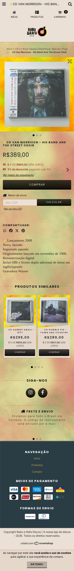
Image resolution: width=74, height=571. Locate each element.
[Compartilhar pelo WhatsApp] (4, 230)
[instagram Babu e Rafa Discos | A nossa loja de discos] (30, 393)
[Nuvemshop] (37, 544)
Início (9, 48)
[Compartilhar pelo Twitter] (17, 230)
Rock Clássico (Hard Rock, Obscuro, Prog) (45, 48)
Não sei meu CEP (13, 208)
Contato (37, 471)
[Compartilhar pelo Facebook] (11, 230)
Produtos (37, 465)
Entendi (37, 564)
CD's (17, 48)
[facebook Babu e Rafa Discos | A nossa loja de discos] (42, 393)
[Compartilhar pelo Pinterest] (23, 230)
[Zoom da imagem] (70, 61)
